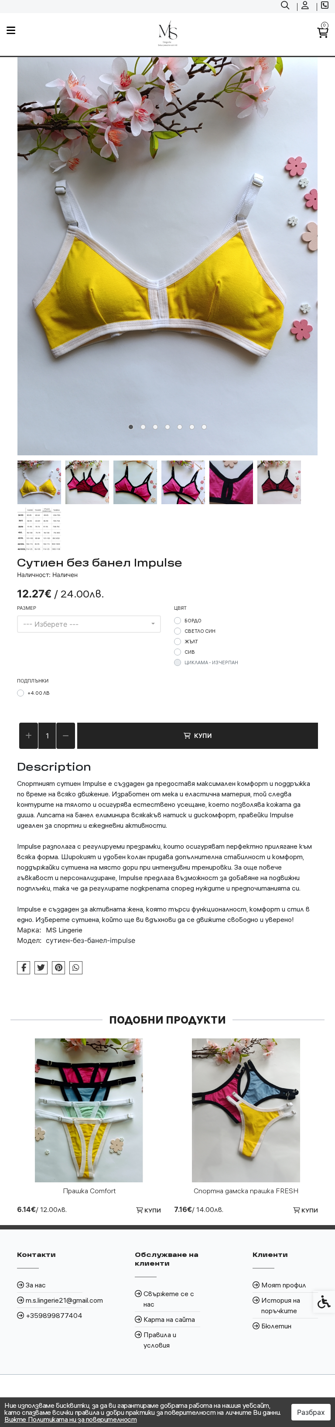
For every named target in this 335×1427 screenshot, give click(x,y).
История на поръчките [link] (280, 1305)
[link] (286, 6)
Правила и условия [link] (160, 1339)
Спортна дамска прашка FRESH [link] (246, 1190)
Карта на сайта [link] (169, 1319)
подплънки (32, 681)
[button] (39, 482)
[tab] (130, 427)
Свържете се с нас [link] (169, 1298)
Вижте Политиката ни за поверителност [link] (70, 1419)
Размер (26, 608)
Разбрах (311, 1412)
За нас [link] (36, 1284)
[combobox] (89, 624)
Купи (203, 735)
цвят (180, 608)
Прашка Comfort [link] (89, 1190)
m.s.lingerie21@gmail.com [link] (54, 1300)
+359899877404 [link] (54, 1315)
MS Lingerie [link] (64, 929)
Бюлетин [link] (276, 1325)
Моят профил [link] (283, 1284)
